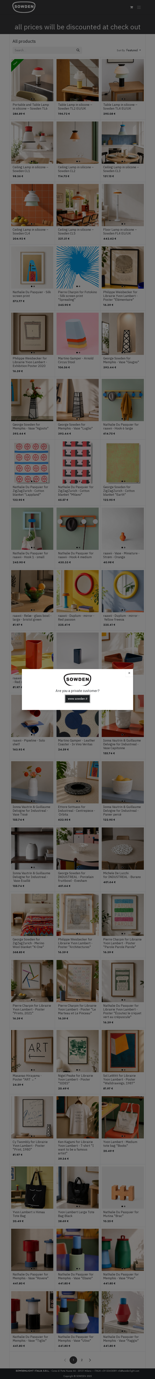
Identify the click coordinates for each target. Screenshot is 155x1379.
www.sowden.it (77, 699)
